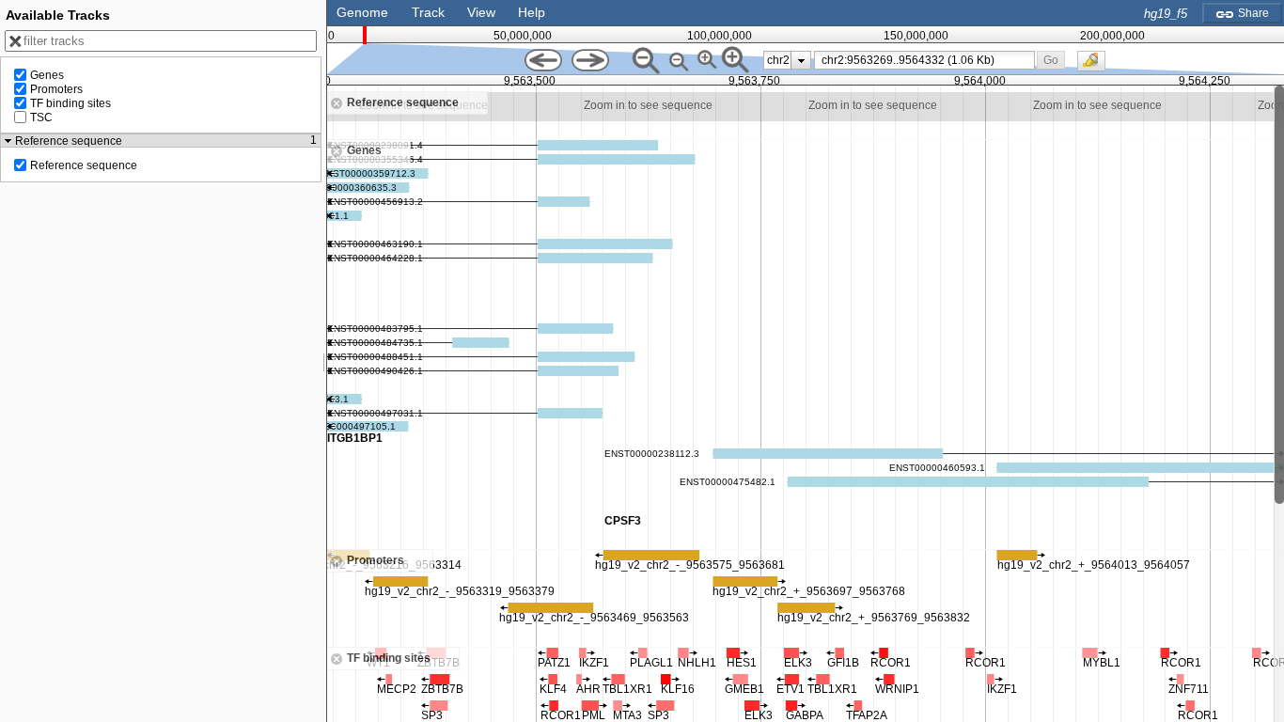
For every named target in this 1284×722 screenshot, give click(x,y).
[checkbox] (1096, 65)
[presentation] (801, 60)
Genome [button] (362, 12)
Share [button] (1252, 13)
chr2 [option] (778, 60)
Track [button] (428, 12)
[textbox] (928, 60)
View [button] (481, 12)
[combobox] (924, 60)
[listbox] (787, 60)
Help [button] (531, 12)
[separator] (324, 361)
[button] (1051, 60)
